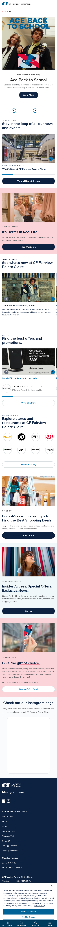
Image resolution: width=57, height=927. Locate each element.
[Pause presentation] (42, 110)
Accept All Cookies (28, 911)
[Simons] (7, 450)
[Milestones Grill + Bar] (49, 450)
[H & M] (49, 437)
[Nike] (21, 450)
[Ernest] (35, 450)
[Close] (51, 886)
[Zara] (35, 437)
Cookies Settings (28, 917)
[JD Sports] (21, 437)
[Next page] (35, 110)
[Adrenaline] (7, 437)
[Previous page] (14, 110)
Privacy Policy (39, 906)
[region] (28, 901)
